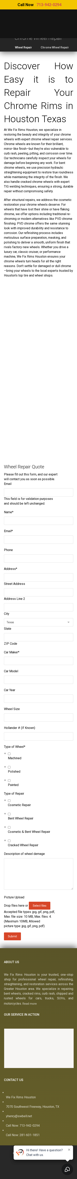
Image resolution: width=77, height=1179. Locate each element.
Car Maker (11, 652)
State (7, 629)
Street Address (14, 584)
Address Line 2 (14, 599)
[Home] (9, 1174)
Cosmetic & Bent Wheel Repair (29, 832)
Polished (14, 771)
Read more (30, 1003)
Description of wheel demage (24, 854)
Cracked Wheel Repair (23, 845)
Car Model (11, 671)
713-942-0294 (49, 4)
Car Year (9, 690)
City (6, 614)
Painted (13, 785)
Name (8, 512)
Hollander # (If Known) (19, 728)
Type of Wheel (14, 747)
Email (7, 484)
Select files (39, 905)
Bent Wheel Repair (20, 818)
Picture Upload (14, 897)
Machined (14, 758)
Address (10, 569)
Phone (8, 550)
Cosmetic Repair (19, 805)
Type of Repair (14, 793)
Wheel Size (12, 709)
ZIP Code (10, 643)
